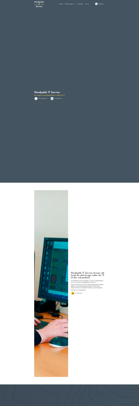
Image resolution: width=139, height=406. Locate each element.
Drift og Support (69, 4)
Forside (61, 4)
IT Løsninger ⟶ (58, 98)
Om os (87, 4)
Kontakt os (101, 4)
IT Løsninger (80, 4)
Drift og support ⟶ (43, 98)
